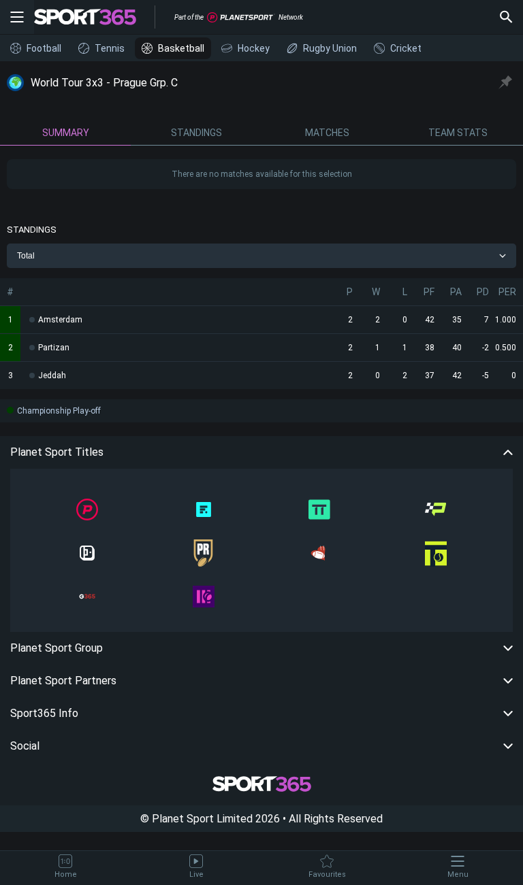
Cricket (406, 48)
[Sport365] (93, 17)
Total (26, 256)
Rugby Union (330, 48)
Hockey (254, 48)
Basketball (181, 48)
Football (44, 48)
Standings (196, 132)
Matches (327, 132)
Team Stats (458, 132)
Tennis (110, 48)
